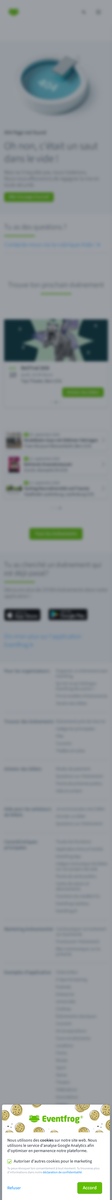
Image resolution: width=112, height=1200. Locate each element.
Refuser (14, 1188)
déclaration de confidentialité (62, 1172)
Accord (90, 1188)
